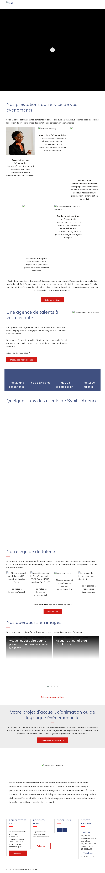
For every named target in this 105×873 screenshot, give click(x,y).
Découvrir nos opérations (52, 697)
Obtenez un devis (52, 300)
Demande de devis (17, 853)
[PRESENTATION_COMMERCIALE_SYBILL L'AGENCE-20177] (16, 577)
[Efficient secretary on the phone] (46, 229)
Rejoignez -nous (41, 846)
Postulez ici (52, 611)
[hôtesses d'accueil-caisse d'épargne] (20, 141)
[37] (40, 577)
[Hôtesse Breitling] (47, 128)
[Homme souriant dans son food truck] (68, 208)
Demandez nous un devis (52, 740)
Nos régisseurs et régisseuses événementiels (88, 588)
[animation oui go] (62, 573)
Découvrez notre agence (21, 359)
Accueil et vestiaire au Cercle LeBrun (71, 642)
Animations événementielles (52, 135)
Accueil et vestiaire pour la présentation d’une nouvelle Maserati (28, 644)
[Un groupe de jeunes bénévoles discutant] (88, 576)
